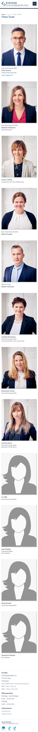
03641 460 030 (12, 689)
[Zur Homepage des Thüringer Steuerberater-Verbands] (10, 728)
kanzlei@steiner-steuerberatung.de (15, 684)
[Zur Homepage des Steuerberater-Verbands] (15, 728)
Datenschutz (6, 714)
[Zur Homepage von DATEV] (5, 728)
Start (3, 14)
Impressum (6, 711)
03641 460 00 (10, 686)
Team (9, 14)
